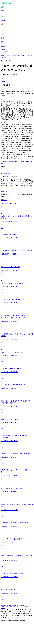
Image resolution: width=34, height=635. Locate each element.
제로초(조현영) (6, 173)
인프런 (3, 606)
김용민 (3, 81)
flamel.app (4, 191)
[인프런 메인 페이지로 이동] (17, 3)
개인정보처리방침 (12, 606)
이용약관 (21, 606)
